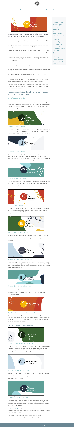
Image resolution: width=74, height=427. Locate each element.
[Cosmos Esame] (37, 4)
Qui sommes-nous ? (31, 10)
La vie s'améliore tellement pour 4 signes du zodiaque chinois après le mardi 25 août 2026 (59, 50)
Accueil (19, 10)
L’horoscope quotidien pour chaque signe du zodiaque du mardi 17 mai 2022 (25, 415)
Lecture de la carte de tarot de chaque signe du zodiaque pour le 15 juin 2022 (25, 417)
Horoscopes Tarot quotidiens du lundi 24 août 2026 (58, 35)
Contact (55, 10)
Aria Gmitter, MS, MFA (13, 409)
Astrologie (44, 10)
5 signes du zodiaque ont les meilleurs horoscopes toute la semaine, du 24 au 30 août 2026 (58, 59)
